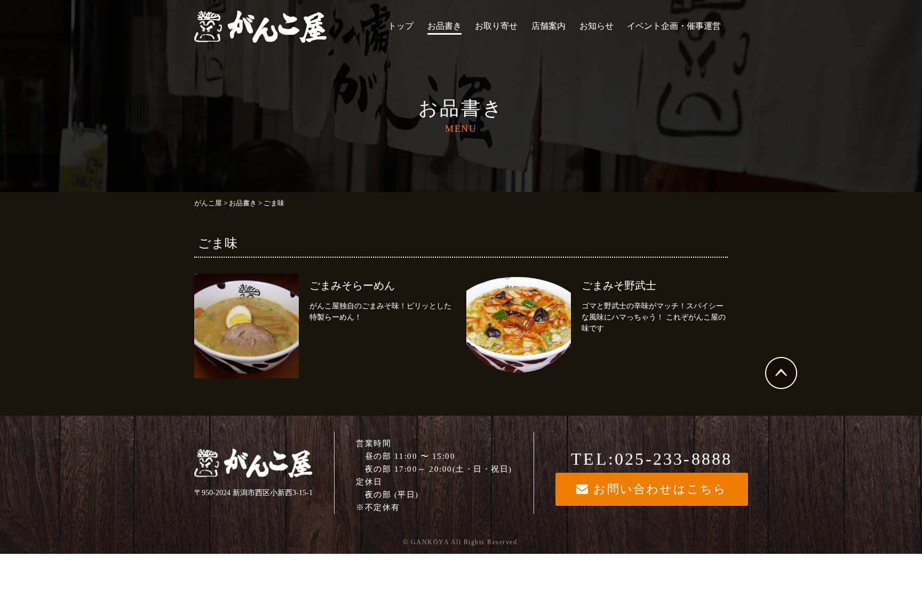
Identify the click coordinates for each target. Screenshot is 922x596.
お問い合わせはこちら (658, 489)
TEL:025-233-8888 (651, 458)
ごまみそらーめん (352, 285)
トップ (401, 25)
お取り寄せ (496, 25)
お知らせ (596, 25)
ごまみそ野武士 (619, 285)
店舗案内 (548, 25)
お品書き (444, 25)
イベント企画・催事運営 (674, 25)
